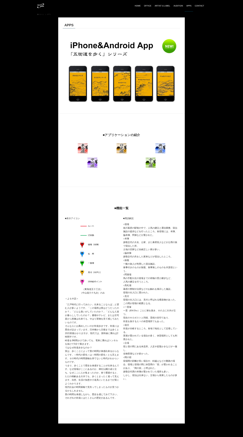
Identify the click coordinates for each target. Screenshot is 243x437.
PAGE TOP (234, 421)
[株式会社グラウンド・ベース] (40, 5)
